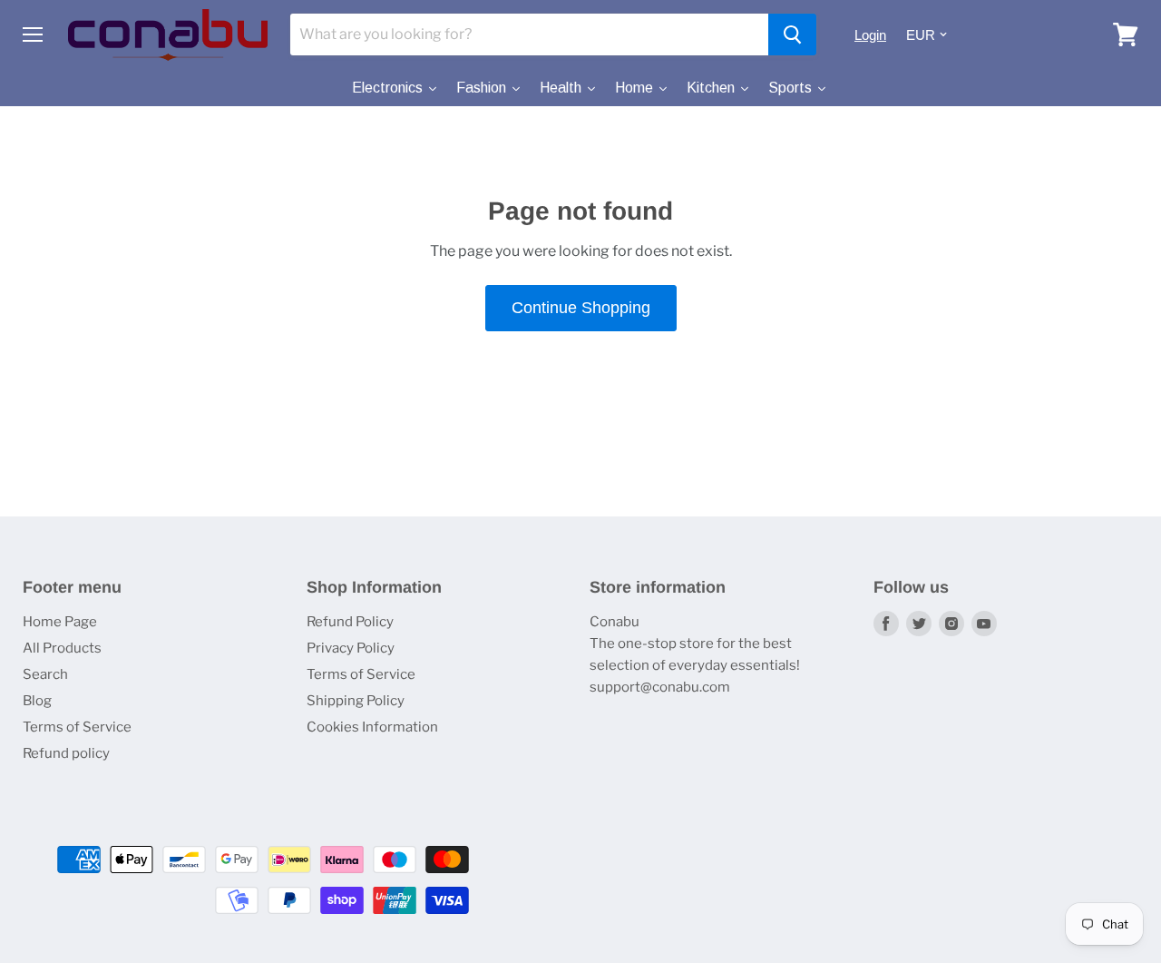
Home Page (60, 622)
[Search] (792, 34)
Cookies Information (372, 727)
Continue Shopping (581, 308)
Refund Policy (350, 622)
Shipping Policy (356, 701)
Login (870, 35)
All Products (62, 648)
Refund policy (66, 753)
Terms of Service (77, 727)
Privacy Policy (351, 648)
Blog (37, 701)
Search (45, 674)
